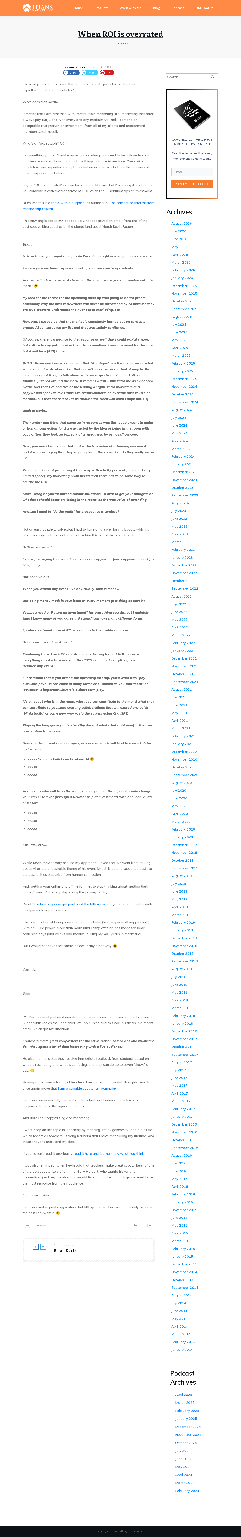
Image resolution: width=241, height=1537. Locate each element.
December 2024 (184, 379)
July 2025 (178, 324)
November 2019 (184, 852)
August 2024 (181, 410)
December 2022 (184, 565)
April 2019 (179, 907)
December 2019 (184, 845)
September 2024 (184, 402)
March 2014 (181, 1334)
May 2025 (179, 340)
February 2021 (183, 736)
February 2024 (183, 456)
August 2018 (181, 969)
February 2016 (183, 1194)
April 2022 (179, 627)
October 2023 (182, 487)
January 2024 (182, 464)
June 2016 (179, 1171)
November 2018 (184, 946)
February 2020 (183, 829)
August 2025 (181, 316)
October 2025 (182, 301)
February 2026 (183, 270)
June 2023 (179, 518)
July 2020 (178, 790)
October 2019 (182, 860)
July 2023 (178, 511)
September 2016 (184, 1147)
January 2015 (182, 1256)
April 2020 (179, 813)
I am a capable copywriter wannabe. (87, 1088)
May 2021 (179, 713)
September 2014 (184, 1287)
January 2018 (182, 1023)
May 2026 (179, 247)
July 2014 (178, 1303)
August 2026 (181, 223)
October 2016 (182, 1140)
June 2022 (179, 612)
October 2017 (182, 1046)
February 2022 (183, 643)
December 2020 (184, 751)
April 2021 (179, 720)
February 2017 (183, 1109)
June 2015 (179, 1217)
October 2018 (182, 953)
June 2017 (179, 1078)
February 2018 (183, 1016)
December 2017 (184, 1031)
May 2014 (179, 1318)
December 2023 (184, 472)
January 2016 (182, 1202)
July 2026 (178, 231)
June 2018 (179, 984)
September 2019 (184, 868)
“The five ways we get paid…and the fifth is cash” (70, 904)
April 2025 (179, 348)
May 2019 (179, 899)
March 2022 (181, 635)
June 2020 (179, 798)
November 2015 (184, 1210)
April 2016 (179, 1186)
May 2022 (179, 619)
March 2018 (181, 1008)
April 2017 (179, 1093)
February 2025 (183, 363)
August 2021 (181, 689)
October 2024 (182, 394)
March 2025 (181, 355)
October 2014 (182, 1280)
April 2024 (179, 441)
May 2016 (179, 1179)
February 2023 (183, 549)
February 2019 (183, 922)
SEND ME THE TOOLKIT (192, 184)
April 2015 (179, 1233)
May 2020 (179, 806)
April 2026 (179, 254)
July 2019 (178, 883)
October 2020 (182, 767)
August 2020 (181, 783)
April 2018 (179, 1000)
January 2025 (182, 371)
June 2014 (179, 1311)
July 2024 (178, 417)
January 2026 (182, 278)
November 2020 (184, 759)
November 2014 (184, 1272)
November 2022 (184, 573)
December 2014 (184, 1264)
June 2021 (179, 705)
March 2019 (181, 915)
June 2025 (179, 332)
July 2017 (178, 1070)
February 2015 (183, 1249)
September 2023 (184, 495)
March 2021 (181, 728)
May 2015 (179, 1225)
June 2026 (179, 239)
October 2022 (182, 580)
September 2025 (184, 309)
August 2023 (181, 503)
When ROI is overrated (120, 33)
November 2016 (184, 1132)
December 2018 (184, 938)
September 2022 (184, 588)
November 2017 (184, 1039)
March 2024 (181, 449)
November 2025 (184, 293)
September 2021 (184, 682)
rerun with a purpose (67, 203)
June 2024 (179, 425)
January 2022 (182, 650)
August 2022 (181, 596)
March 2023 (181, 542)
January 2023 (182, 557)
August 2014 (181, 1295)
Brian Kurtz (75, 67)
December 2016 (184, 1124)
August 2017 (181, 1062)
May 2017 (179, 1085)
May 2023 (179, 526)
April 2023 (179, 534)
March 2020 (181, 821)
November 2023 (184, 480)
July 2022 (178, 604)
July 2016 (178, 1163)
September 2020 (184, 775)
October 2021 (182, 674)
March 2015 (181, 1241)
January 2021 (182, 744)
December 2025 (184, 285)
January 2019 (182, 930)
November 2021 (184, 666)
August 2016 (181, 1155)
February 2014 (183, 1342)
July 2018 (178, 977)
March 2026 (181, 262)
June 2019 (179, 891)
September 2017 (184, 1054)
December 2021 (184, 658)
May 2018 (179, 992)
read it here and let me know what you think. (109, 1153)
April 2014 (179, 1326)
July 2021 (178, 697)
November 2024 (184, 386)
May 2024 (179, 433)
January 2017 (182, 1116)
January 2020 (182, 837)
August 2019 (181, 876)
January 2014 (182, 1349)
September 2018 (184, 961)
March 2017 (181, 1101)
